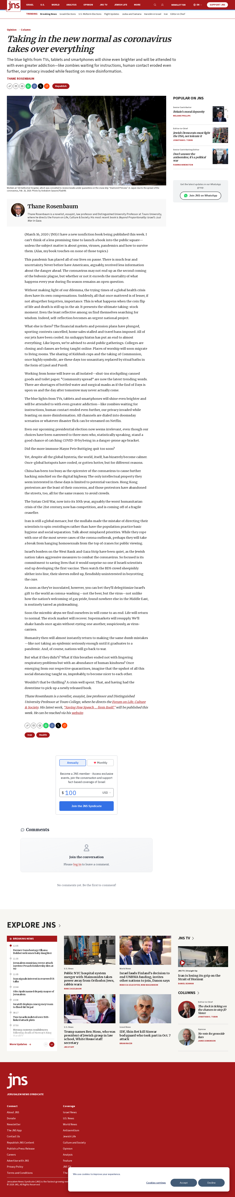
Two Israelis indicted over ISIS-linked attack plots (31, 1019)
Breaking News (23, 939)
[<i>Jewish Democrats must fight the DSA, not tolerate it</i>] (220, 135)
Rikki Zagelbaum (73, 988)
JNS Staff (69, 1047)
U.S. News (68, 968)
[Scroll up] (46, 1044)
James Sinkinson (207, 1040)
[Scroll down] (51, 1044)
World (56, 5)
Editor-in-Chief (177, 14)
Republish (61, 86)
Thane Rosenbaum (20, 79)
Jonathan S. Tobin (183, 140)
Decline (211, 1182)
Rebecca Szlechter (130, 985)
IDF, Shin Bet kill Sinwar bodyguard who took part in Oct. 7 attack (145, 1035)
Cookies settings (156, 1182)
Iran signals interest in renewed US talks (33, 980)
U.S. (42, 5)
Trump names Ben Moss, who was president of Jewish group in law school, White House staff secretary (89, 1037)
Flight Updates (111, 14)
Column (26, 30)
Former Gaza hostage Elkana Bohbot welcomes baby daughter (32, 952)
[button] (22, 86)
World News (125, 968)
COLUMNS (187, 993)
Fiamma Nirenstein (183, 164)
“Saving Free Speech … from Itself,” (89, 707)
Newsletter (178, 5)
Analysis (71, 5)
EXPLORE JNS (32, 925)
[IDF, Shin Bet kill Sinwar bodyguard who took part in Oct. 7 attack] (145, 1008)
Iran (166, 14)
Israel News (125, 1027)
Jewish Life (120, 5)
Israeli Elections (68, 14)
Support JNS (217, 5)
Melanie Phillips (181, 115)
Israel (30, 5)
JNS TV (103, 5)
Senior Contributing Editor (186, 149)
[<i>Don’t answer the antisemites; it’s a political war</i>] (220, 156)
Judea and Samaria (131, 14)
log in (77, 864)
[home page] (14, 5)
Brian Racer (126, 1043)
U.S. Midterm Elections (90, 14)
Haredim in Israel (152, 14)
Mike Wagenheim (149, 985)
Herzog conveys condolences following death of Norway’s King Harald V (32, 1032)
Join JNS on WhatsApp (203, 195)
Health (43, 735)
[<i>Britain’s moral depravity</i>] (220, 114)
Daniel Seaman (186, 983)
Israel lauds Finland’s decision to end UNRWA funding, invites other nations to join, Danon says (145, 977)
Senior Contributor (182, 107)
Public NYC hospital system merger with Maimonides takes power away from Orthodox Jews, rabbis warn (89, 978)
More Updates (18, 1044)
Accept (184, 1182)
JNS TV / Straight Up (187, 970)
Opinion (88, 5)
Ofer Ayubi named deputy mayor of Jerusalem (33, 993)
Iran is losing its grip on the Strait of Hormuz (199, 977)
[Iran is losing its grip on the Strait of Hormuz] (203, 956)
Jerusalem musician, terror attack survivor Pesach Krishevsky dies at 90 (33, 965)
